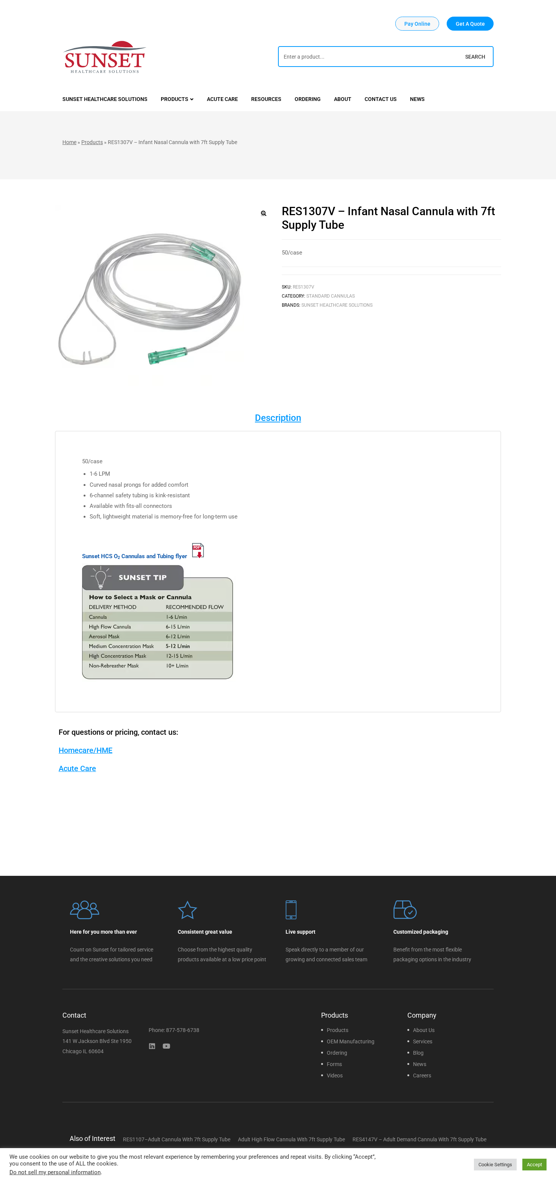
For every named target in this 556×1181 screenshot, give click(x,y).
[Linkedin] (152, 1046)
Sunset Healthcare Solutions (337, 305)
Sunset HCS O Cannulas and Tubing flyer (135, 556)
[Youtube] (166, 1046)
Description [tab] (278, 418)
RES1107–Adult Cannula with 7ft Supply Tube (176, 1139)
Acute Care (77, 768)
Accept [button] (534, 1164)
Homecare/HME (85, 750)
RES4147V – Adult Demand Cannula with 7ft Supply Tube (419, 1139)
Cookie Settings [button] (495, 1164)
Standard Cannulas (330, 296)
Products (92, 142)
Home (69, 142)
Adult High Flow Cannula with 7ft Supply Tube (291, 1139)
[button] (417, 24)
